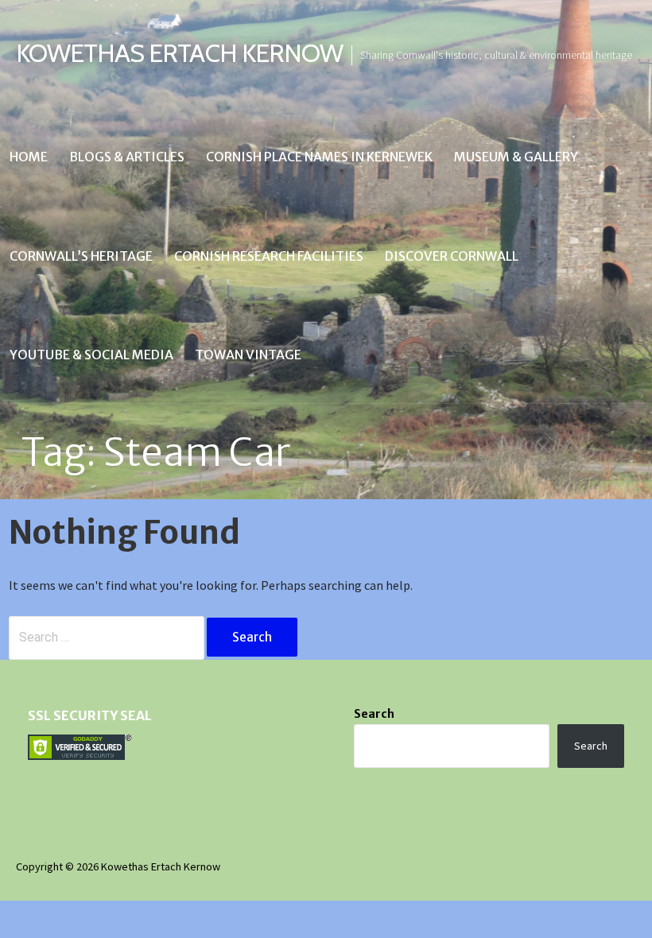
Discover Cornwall (451, 256)
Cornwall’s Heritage (81, 256)
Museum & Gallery (516, 157)
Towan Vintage (248, 354)
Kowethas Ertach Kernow (179, 52)
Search (374, 714)
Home (29, 157)
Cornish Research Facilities (268, 256)
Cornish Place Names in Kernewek (319, 157)
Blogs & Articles (126, 157)
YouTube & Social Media (91, 354)
